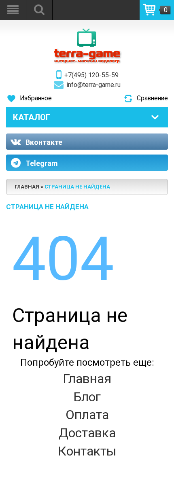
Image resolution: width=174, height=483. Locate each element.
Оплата (87, 414)
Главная (87, 378)
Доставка (87, 433)
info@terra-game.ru (94, 85)
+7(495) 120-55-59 (91, 75)
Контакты (87, 451)
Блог (87, 397)
